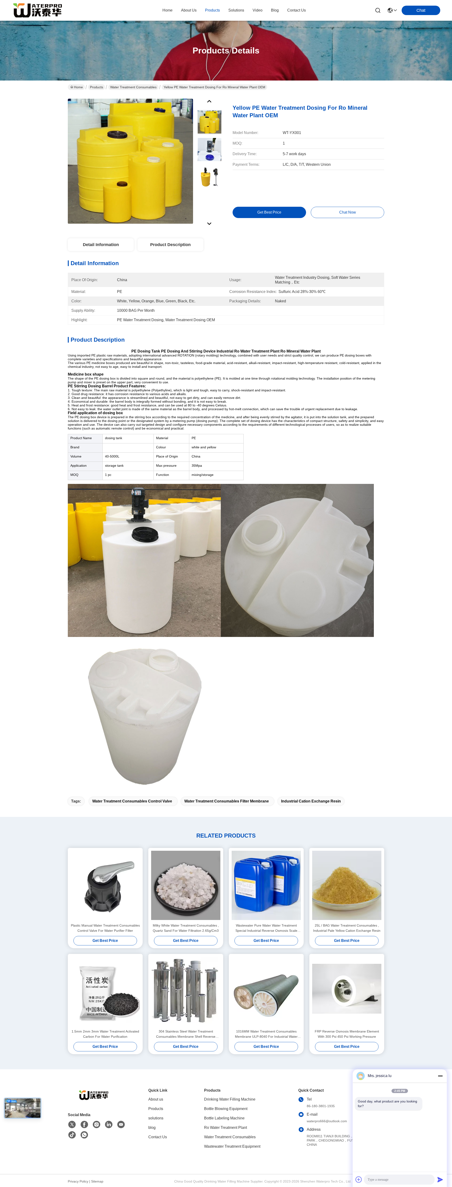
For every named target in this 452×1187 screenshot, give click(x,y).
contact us (296, 10)
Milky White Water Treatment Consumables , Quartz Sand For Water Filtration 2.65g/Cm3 (186, 928)
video (257, 10)
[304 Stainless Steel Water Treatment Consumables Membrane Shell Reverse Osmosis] (185, 991)
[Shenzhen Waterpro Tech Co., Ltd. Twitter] (72, 1124)
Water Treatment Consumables (133, 87)
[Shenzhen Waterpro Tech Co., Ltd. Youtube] (121, 1124)
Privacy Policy (78, 1181)
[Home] (94, 1101)
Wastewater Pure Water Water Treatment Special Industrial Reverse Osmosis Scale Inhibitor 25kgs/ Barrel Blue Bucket (266, 928)
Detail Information (101, 244)
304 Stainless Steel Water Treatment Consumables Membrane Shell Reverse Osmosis (185, 1034)
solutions (236, 10)
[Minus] (440, 1076)
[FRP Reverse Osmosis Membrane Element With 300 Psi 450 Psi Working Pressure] (346, 991)
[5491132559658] (84, 1135)
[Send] (440, 1179)
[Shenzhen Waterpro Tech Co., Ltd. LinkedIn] (109, 1124)
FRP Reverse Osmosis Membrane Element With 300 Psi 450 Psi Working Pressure (347, 1033)
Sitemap (97, 1181)
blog (275, 10)
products (212, 10)
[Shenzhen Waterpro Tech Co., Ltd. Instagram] (96, 1124)
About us (155, 1099)
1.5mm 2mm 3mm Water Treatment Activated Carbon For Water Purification (105, 1033)
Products (96, 87)
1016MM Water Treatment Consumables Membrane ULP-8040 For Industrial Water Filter (266, 1034)
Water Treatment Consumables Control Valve (132, 801)
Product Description (170, 244)
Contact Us (157, 1137)
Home (167, 10)
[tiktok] (72, 1135)
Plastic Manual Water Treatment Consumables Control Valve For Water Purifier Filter (105, 928)
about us (189, 10)
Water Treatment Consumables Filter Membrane (226, 801)
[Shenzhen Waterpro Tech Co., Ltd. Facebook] (84, 1124)
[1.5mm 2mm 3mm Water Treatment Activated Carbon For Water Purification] (105, 991)
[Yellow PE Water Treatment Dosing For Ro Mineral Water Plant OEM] (130, 161)
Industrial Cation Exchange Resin (311, 801)
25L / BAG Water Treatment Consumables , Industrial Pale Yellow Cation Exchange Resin (346, 928)
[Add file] (358, 1179)
